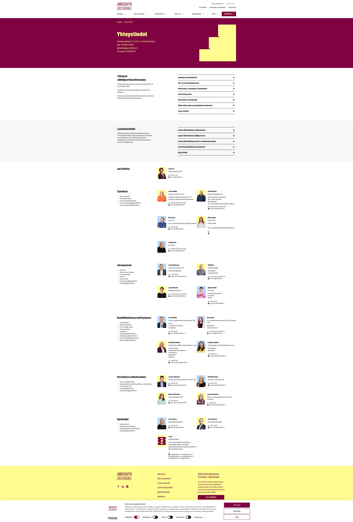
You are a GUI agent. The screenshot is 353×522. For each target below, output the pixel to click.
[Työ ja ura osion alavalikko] (183, 14)
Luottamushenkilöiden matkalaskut (191, 147)
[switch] (155, 517)
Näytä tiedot (198, 517)
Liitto (213, 14)
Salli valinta (237, 511)
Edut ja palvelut (139, 14)
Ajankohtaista (196, 14)
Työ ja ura (177, 14)
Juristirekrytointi (185, 94)
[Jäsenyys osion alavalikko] (125, 14)
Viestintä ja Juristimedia (187, 100)
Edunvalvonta (159, 14)
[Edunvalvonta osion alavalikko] (166, 14)
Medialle (161, 496)
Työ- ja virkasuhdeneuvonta (188, 83)
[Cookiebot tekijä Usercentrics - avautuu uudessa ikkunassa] (113, 518)
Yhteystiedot (232, 7)
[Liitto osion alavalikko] (218, 14)
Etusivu (119, 22)
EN (233, 4)
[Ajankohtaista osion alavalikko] (203, 14)
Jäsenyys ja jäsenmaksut (187, 77)
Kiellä (237, 517)
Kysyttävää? (183, 152)
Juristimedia (203, 7)
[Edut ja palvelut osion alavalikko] (146, 14)
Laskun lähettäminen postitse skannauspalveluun (197, 141)
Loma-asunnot (183, 111)
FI (226, 4)
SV (230, 4)
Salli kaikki (236, 505)
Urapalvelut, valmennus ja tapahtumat (192, 89)
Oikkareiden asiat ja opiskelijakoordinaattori (195, 105)
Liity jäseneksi (211, 497)
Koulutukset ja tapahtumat (217, 7)
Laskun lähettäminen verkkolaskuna (191, 130)
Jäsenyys (120, 14)
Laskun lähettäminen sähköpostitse (191, 136)
